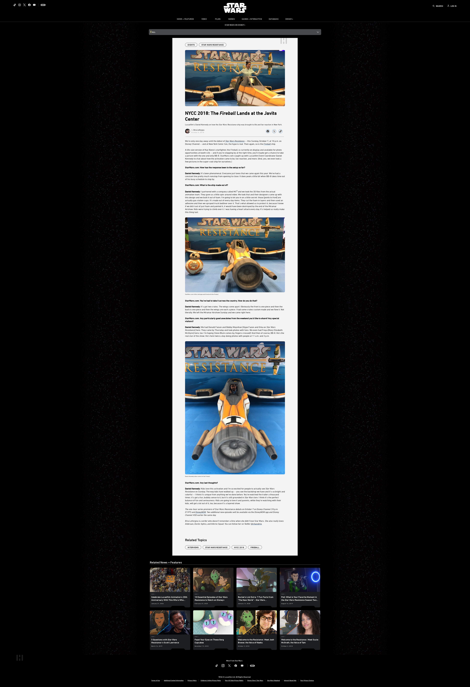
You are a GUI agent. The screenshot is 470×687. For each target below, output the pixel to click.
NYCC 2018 (239, 547)
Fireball (267, 144)
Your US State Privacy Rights (234, 680)
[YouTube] (34, 5)
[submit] (433, 6)
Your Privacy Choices (307, 680)
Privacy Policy (192, 680)
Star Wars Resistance (232, 512)
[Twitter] (24, 5)
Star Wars (234, 522)
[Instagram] (19, 5)
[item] (185, 19)
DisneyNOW (200, 512)
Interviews (193, 547)
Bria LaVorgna (199, 130)
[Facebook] (29, 5)
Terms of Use (155, 680)
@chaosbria (256, 524)
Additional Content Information (174, 680)
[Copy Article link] (280, 131)
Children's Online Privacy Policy (211, 680)
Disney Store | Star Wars (255, 680)
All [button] (153, 32)
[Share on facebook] (268, 131)
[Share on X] (274, 131)
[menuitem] (204, 19)
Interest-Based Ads (290, 680)
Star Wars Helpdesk (273, 680)
